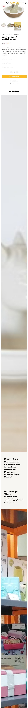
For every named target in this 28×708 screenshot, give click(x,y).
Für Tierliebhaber (15, 34)
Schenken (8, 34)
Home (3, 34)
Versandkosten (15, 83)
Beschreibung (14, 92)
